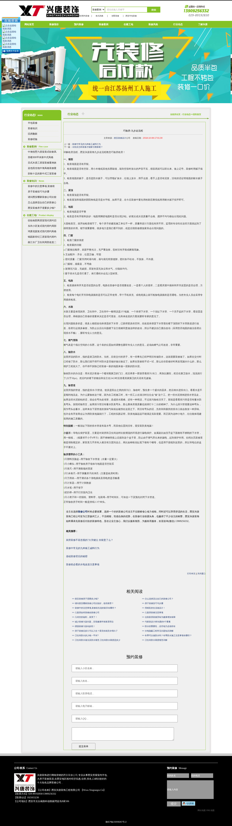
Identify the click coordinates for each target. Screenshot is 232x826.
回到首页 (197, 114)
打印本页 (191, 573)
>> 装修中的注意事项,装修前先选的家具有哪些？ (94, 608)
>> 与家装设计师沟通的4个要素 (156, 622)
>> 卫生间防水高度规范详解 (154, 640)
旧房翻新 (32, 133)
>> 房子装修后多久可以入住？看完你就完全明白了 (95, 631)
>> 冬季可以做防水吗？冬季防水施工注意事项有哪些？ (167, 635)
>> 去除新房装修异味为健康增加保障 (158, 617)
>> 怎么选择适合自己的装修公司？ (157, 599)
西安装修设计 (120, 138)
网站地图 (202, 810)
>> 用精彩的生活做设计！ (153, 608)
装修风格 (153, 24)
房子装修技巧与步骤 (38, 191)
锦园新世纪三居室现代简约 (42, 236)
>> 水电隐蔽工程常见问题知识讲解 (157, 631)
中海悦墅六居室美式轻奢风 (42, 151)
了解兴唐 (203, 24)
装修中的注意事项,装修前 (41, 186)
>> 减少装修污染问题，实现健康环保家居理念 (93, 622)
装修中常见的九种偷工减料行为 (86, 144)
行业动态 (178, 24)
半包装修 (32, 123)
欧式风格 (99, 16)
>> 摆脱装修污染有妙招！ (83, 626)
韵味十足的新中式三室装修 (42, 173)
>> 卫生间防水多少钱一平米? (85, 635)
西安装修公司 (70, 775)
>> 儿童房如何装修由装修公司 (85, 612)
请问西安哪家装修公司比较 (42, 197)
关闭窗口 (201, 573)
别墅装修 (115, 16)
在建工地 (128, 24)
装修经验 (32, 139)
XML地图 (210, 810)
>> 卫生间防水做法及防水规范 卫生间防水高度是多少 (96, 640)
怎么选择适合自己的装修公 (42, 202)
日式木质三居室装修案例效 (42, 162)
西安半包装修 (131, 16)
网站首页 (29, 24)
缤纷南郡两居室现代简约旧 (42, 220)
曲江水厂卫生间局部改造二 (42, 242)
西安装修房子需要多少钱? (41, 207)
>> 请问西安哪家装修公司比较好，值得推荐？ (93, 603)
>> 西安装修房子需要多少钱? (85, 599)
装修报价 (54, 24)
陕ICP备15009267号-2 (116, 822)
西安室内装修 (83, 16)
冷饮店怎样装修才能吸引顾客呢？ (87, 147)
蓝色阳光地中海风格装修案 (42, 168)
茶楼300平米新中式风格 (40, 157)
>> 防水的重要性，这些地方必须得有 (158, 626)
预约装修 (79, 24)
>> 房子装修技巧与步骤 (152, 603)
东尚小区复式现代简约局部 (42, 226)
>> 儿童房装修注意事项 (152, 612)
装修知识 (32, 128)
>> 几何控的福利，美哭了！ (84, 617)
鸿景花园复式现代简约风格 (42, 231)
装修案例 (103, 24)
